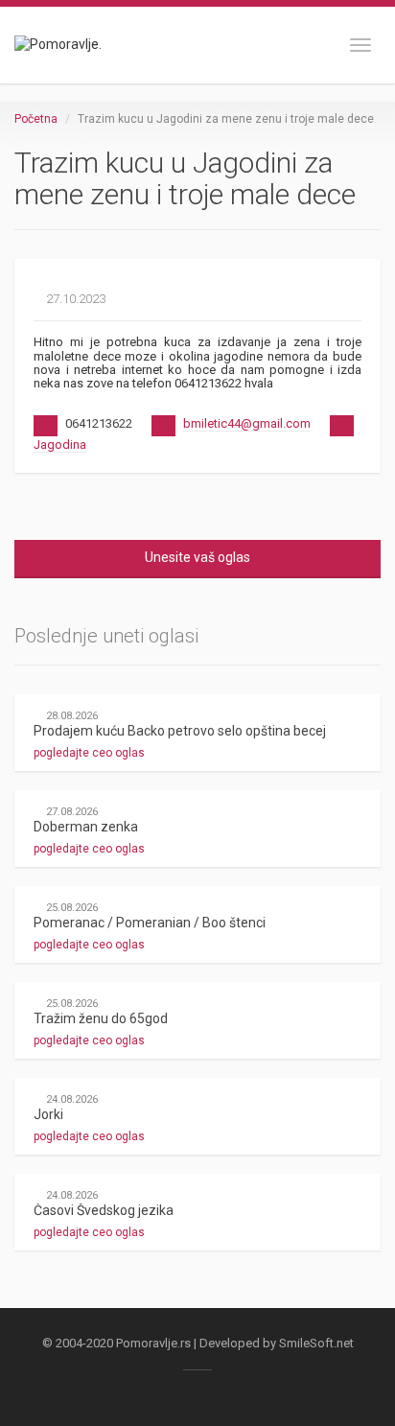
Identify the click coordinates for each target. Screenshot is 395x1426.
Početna (36, 119)
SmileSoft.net (316, 1343)
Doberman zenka (86, 826)
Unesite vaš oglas (197, 557)
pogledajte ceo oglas (91, 753)
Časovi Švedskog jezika (104, 1210)
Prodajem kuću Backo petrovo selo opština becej (180, 730)
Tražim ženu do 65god (101, 1018)
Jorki (48, 1114)
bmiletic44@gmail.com (247, 423)
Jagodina (60, 444)
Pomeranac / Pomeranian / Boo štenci (150, 922)
